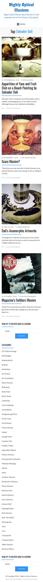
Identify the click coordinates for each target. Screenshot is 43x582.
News (4, 473)
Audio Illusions (7, 383)
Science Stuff (7, 504)
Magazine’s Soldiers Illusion (19, 300)
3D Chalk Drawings (9, 351)
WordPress (34, 579)
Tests (4, 526)
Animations (6, 369)
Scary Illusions (7, 499)
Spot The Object (8, 517)
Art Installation (29, 158)
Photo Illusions (7, 486)
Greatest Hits (7, 441)
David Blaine (6, 410)
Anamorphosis (23, 227)
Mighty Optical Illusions (21, 7)
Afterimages (6, 356)
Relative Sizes (7, 490)
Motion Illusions (8, 455)
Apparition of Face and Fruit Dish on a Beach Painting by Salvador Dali (19, 88)
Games (4, 432)
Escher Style (6, 419)
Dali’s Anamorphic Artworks (19, 230)
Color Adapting (7, 405)
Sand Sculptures (8, 495)
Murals (4, 468)
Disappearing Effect (9, 414)
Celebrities (6, 401)
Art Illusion (28, 80)
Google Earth (7, 437)
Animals (5, 365)
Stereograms (7, 522)
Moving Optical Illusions (11, 459)
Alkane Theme (9, 579)
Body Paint (6, 392)
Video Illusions (7, 544)
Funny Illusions (7, 428)
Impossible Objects (9, 450)
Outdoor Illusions (8, 477)
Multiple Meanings (28, 296)
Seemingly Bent (8, 508)
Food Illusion (7, 423)
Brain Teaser (6, 396)
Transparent (6, 535)
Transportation (7, 540)
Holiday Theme (7, 446)
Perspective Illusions (10, 482)
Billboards (6, 387)
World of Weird (8, 549)
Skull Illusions (7, 513)
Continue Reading (12, 108)
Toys (3, 531)
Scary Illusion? (11, 161)
